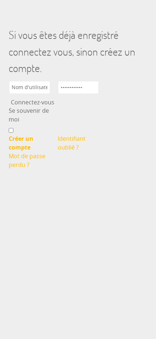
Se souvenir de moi (29, 115)
